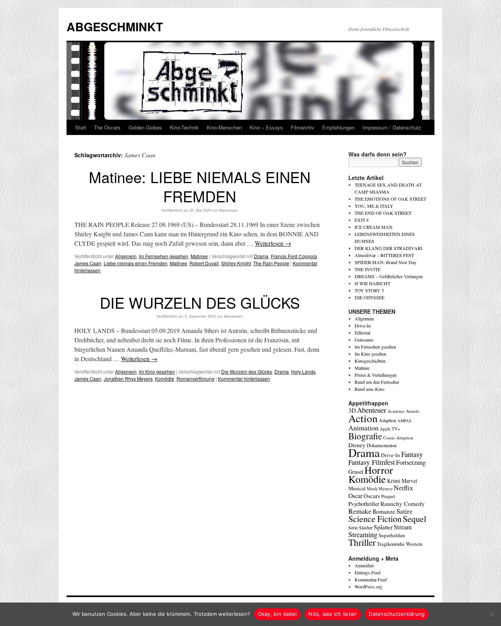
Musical (357, 488)
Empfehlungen (338, 127)
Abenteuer (371, 410)
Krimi (393, 480)
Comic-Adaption (398, 438)
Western (414, 544)
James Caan (87, 263)
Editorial (362, 332)
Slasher (366, 527)
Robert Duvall (204, 263)
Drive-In (363, 325)
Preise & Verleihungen (375, 375)
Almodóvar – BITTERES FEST (384, 255)
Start (80, 127)
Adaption (387, 420)
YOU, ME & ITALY (374, 206)
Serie (353, 527)
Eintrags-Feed (367, 572)
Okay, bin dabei (277, 614)
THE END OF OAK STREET (383, 213)
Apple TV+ (390, 429)
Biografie (365, 436)
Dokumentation (381, 445)
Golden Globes (145, 127)
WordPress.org (368, 586)
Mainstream (228, 210)
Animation (363, 427)
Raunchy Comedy (402, 503)
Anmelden (364, 565)
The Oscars (107, 127)
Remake (359, 511)
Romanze (384, 511)
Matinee (199, 256)
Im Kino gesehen (157, 371)
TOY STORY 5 (369, 290)
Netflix (403, 487)
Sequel (414, 518)
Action (363, 418)
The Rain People (271, 263)
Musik (372, 488)
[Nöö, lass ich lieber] (491, 614)
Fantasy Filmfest (371, 462)
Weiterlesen (273, 243)
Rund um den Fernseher (377, 382)
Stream (403, 527)
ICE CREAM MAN (374, 227)
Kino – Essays (266, 127)
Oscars (372, 496)
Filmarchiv (302, 127)
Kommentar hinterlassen (244, 378)
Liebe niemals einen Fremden (136, 263)
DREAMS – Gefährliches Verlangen (389, 276)
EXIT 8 (362, 220)
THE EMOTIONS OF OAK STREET (390, 199)
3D (352, 410)
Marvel (409, 480)
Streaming (362, 534)
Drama (261, 256)
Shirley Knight (236, 263)
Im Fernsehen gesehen (163, 256)
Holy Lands (303, 371)
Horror (378, 470)
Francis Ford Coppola (294, 256)
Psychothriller (363, 503)
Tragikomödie (391, 543)
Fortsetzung (411, 462)
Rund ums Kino (369, 389)
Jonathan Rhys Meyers (128, 378)
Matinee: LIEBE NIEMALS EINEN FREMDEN (199, 186)
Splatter (383, 527)
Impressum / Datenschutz (391, 127)
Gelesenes (364, 339)
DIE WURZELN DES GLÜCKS (200, 302)
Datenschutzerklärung (397, 614)
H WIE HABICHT (372, 283)
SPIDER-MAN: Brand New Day (385, 262)
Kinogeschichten (370, 361)
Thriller (362, 542)
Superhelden (391, 535)
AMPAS (404, 420)
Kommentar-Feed (371, 579)
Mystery (385, 488)
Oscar (355, 495)
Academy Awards (403, 411)
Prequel (388, 496)
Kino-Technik (184, 127)
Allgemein (126, 256)
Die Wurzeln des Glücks (246, 371)
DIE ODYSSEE (369, 297)
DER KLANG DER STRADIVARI (388, 248)
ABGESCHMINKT (115, 26)
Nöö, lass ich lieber (332, 614)
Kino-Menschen (224, 127)
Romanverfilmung (195, 378)
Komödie (164, 378)
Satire (404, 511)
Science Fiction (375, 518)
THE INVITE (367, 269)
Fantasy (412, 454)
